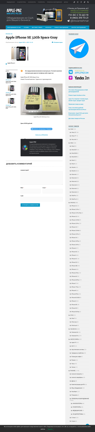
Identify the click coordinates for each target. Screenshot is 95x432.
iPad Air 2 (74, 170)
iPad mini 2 (74, 178)
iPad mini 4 (74, 185)
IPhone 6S (74, 276)
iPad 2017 (74, 149)
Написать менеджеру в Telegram (42, 129)
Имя (22, 187)
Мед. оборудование (77, 388)
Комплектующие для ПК (78, 384)
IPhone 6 (74, 269)
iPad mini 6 (74, 192)
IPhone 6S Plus (75, 280)
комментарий (25, 170)
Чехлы (73, 367)
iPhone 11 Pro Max (76, 213)
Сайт (22, 195)
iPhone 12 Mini (75, 220)
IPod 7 (73, 318)
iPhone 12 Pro (75, 223)
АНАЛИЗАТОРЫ (32, 2)
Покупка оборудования (78, 27)
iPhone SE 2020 (76, 297)
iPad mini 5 (74, 188)
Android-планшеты (77, 374)
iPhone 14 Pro (75, 244)
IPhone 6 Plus (75, 272)
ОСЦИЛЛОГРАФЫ (21, 2)
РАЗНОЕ (72, 370)
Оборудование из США (14, 27)
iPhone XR (74, 304)
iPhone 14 (74, 237)
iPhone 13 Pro (75, 234)
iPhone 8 (74, 290)
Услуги (73, 421)
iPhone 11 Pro (75, 209)
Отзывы (26, 27)
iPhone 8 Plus (75, 294)
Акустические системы (78, 349)
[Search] (88, 2)
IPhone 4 (74, 248)
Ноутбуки (74, 391)
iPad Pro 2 (74, 199)
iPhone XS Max (75, 311)
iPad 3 (73, 160)
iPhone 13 (74, 227)
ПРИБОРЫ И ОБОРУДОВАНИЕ (54, 2)
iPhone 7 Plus (75, 287)
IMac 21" (74, 132)
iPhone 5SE (9, 33)
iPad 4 (73, 163)
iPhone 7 (74, 283)
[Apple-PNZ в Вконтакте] (74, 2)
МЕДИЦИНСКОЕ (11, 2)
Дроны (73, 381)
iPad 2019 (74, 156)
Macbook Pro (75, 335)
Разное (73, 360)
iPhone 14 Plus (75, 241)
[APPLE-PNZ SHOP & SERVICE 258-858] (47, 15)
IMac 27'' (74, 136)
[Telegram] (84, 2)
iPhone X (74, 301)
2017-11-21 (30, 42)
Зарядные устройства (78, 353)
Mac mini (74, 139)
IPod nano (74, 322)
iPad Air (74, 167)
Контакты (48, 27)
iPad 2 (73, 146)
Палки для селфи (76, 356)
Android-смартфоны (77, 377)
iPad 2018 (74, 153)
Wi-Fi (73, 346)
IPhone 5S (74, 262)
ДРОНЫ (66, 2)
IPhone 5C (74, 258)
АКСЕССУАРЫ (74, 339)
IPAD (71, 143)
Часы (73, 363)
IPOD (71, 315)
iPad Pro (74, 195)
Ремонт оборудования (61, 27)
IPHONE (72, 202)
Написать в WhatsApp (41, 135)
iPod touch (74, 325)
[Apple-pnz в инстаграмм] (77, 2)
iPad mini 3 (74, 181)
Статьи (73, 417)
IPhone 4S (74, 251)
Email (44, 187)
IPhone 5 (74, 255)
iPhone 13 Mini (75, 230)
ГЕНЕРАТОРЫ (41, 2)
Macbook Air (75, 332)
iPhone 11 (74, 205)
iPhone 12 (74, 216)
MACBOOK (73, 329)
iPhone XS (74, 308)
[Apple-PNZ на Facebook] (81, 2)
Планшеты (74, 395)
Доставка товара (37, 27)
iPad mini (74, 174)
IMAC (71, 129)
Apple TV (74, 342)
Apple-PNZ (22, 42)
